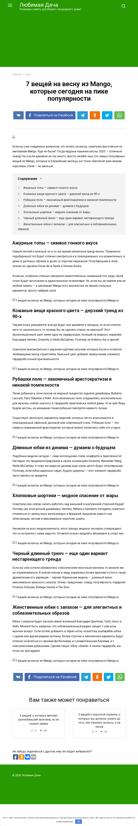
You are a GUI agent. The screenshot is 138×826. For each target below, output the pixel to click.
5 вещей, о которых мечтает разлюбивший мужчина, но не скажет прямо (38, 719)
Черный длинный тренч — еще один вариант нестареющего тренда (68, 218)
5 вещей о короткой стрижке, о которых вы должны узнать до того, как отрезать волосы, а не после (99, 720)
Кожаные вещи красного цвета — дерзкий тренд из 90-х (61, 194)
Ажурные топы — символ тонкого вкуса (50, 188)
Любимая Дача (39, 5)
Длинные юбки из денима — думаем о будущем (56, 206)
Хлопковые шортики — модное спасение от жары (56, 212)
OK (78, 821)
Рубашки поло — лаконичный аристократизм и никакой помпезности (69, 200)
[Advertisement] (69, 38)
